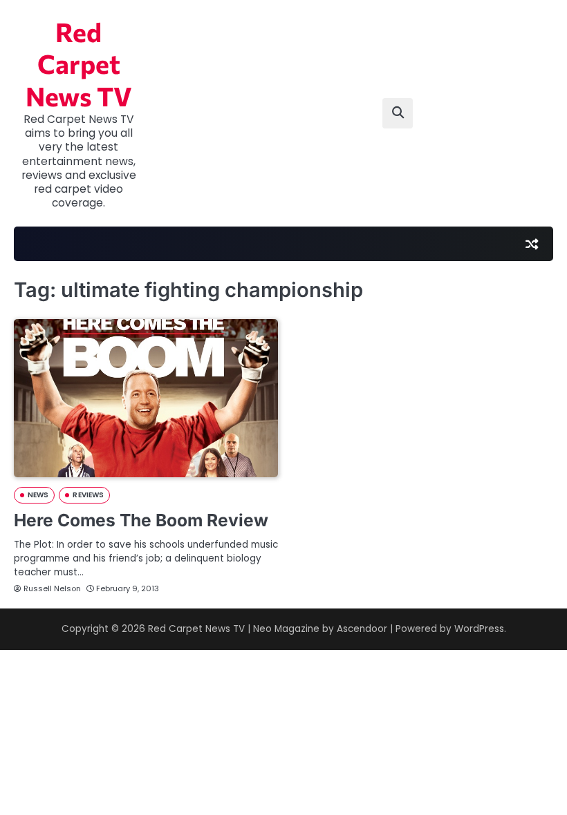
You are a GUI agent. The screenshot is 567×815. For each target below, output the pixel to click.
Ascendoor (362, 628)
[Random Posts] (531, 243)
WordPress (479, 628)
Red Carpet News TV (79, 64)
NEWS (38, 495)
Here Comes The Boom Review (141, 520)
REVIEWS (88, 495)
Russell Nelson (52, 588)
